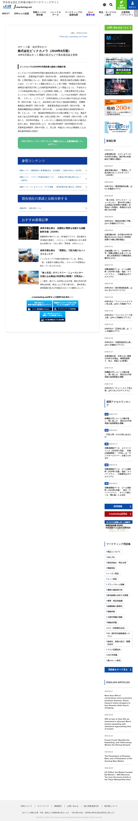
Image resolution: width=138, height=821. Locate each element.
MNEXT (6, 13)
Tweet (84, 36)
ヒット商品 (112, 579)
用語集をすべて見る (118, 669)
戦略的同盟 (112, 622)
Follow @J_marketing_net (70, 36)
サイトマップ (43, 806)
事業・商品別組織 (115, 601)
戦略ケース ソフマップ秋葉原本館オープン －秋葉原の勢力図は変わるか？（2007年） (50, 178)
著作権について (111, 806)
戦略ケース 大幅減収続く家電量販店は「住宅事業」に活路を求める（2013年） (51, 170)
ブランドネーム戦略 (115, 584)
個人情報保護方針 (91, 806)
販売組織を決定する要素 (117, 595)
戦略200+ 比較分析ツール (30, 208)
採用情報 (118, 506)
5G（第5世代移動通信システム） (118, 634)
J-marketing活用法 (118, 514)
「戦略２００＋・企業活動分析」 (66, 141)
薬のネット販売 (114, 660)
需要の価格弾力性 (115, 590)
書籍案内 (58, 806)
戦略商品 (111, 568)
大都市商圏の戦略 (115, 617)
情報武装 (111, 611)
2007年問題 (112, 655)
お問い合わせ (72, 806)
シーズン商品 (113, 573)
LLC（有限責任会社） (116, 628)
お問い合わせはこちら (118, 27)
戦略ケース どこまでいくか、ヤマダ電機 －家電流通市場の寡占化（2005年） (51, 187)
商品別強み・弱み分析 (116, 563)
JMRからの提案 (21, 13)
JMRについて (26, 806)
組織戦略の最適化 (115, 606)
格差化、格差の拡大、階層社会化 (118, 642)
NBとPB (111, 557)
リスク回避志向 (114, 649)
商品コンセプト (114, 552)
